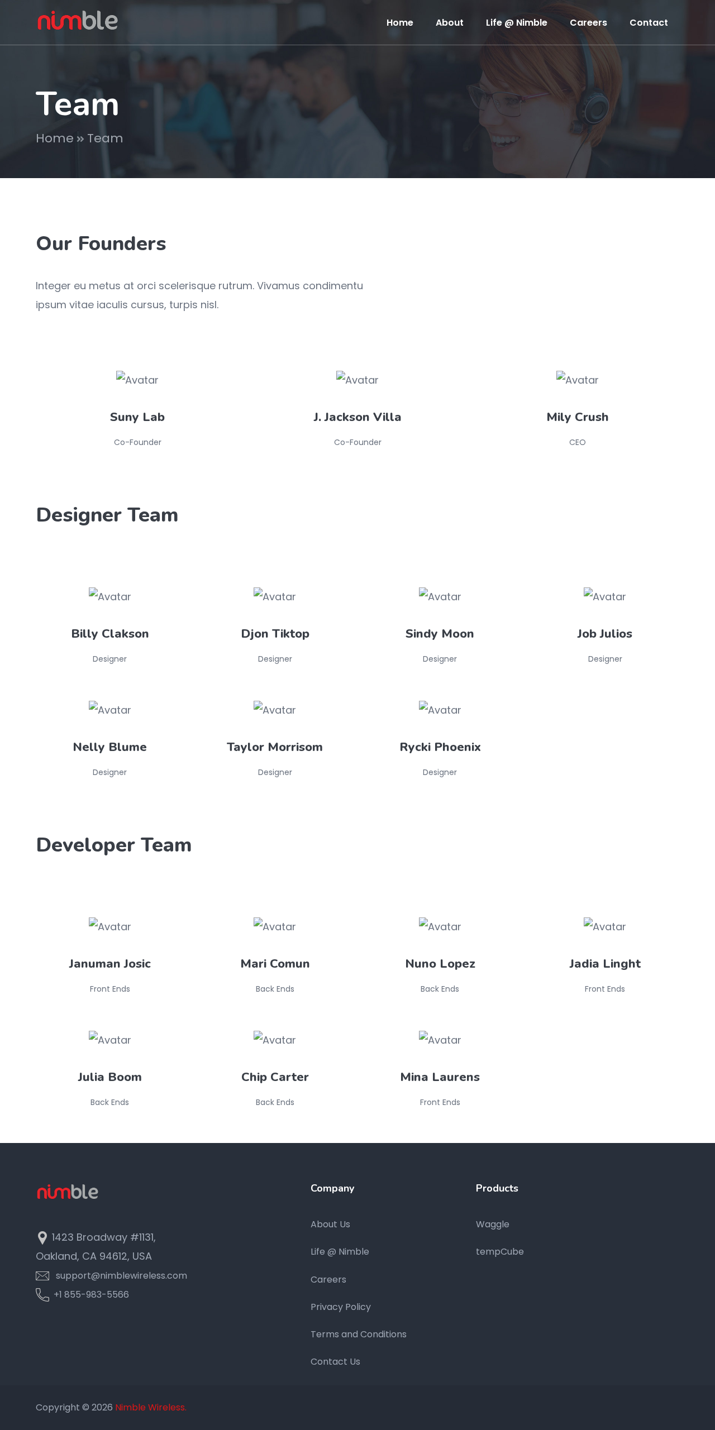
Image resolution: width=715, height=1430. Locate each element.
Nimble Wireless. (151, 1407)
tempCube (500, 1251)
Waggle (492, 1224)
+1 (56, 1294)
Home (55, 138)
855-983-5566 (96, 1294)
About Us (330, 1224)
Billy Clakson (110, 633)
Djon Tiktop (275, 633)
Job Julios (605, 633)
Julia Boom (110, 1077)
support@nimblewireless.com (121, 1275)
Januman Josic (110, 963)
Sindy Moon (440, 633)
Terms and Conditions (359, 1334)
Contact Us (335, 1361)
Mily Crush (577, 417)
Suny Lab (137, 417)
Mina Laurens (440, 1077)
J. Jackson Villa (358, 417)
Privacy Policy (341, 1306)
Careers (328, 1279)
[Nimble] (78, 21)
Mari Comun (275, 963)
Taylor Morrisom (275, 747)
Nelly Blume (110, 747)
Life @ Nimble (340, 1251)
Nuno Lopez (440, 963)
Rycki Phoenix (440, 747)
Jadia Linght (605, 963)
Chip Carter (275, 1077)
